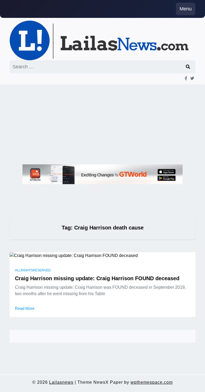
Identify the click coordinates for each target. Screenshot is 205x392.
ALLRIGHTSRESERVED (33, 270)
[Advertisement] (102, 124)
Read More (24, 308)
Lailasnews (61, 382)
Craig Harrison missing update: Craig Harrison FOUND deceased (97, 278)
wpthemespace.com (152, 382)
